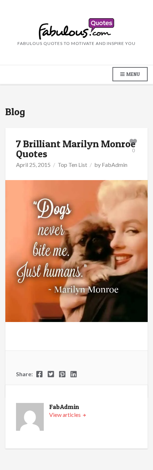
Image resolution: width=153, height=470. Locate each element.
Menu (132, 74)
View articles (65, 414)
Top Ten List (72, 164)
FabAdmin (114, 164)
